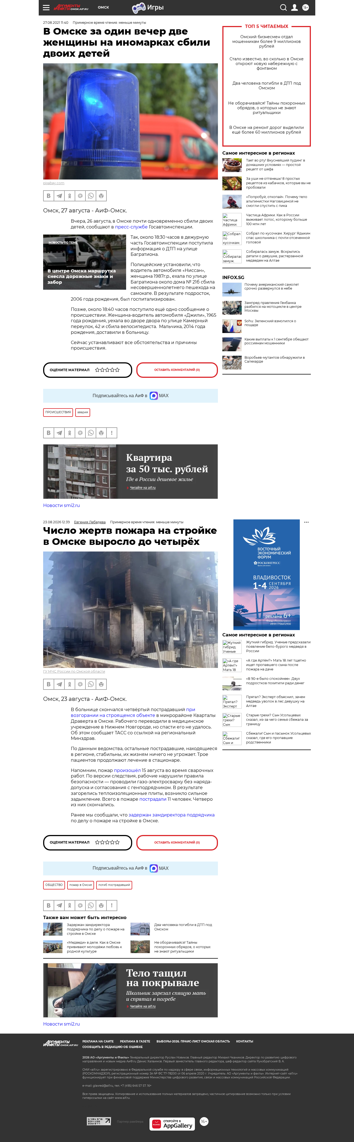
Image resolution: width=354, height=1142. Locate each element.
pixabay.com (53, 183)
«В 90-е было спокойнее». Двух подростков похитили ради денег (275, 681)
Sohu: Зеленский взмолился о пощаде (270, 323)
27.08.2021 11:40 (55, 22)
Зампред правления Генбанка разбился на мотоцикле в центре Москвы (272, 307)
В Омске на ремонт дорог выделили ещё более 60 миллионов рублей (266, 130)
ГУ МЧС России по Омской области (74, 671)
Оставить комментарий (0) (177, 370)
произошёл (127, 770)
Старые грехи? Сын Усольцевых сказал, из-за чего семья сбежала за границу (277, 719)
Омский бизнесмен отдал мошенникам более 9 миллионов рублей (266, 42)
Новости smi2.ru (61, 505)
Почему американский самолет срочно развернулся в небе (271, 286)
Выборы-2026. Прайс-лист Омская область (193, 1041)
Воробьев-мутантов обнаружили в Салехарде (274, 359)
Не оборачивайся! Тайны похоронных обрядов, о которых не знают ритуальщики (266, 108)
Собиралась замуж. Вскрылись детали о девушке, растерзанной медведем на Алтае (274, 255)
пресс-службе (131, 227)
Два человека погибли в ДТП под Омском (267, 85)
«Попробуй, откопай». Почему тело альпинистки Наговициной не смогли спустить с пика (276, 201)
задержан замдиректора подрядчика (172, 815)
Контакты (244, 1041)
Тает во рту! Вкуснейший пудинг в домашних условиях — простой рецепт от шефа (275, 164)
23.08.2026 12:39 (56, 522)
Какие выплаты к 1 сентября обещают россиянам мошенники (276, 341)
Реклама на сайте (98, 1041)
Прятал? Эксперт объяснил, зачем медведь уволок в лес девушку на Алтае (275, 701)
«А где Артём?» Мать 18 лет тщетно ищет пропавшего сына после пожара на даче (276, 664)
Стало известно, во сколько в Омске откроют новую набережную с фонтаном (267, 64)
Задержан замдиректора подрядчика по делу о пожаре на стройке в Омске (95, 929)
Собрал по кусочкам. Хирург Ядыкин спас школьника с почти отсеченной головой (278, 237)
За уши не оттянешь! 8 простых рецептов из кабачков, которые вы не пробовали (278, 182)
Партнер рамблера (130, 1121)
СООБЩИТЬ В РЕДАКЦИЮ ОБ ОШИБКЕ (112, 1047)
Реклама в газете (135, 1041)
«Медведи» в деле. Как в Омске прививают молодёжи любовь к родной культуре (94, 946)
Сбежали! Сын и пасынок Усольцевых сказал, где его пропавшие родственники (278, 737)
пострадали (152, 799)
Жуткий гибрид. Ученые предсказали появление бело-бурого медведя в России (278, 646)
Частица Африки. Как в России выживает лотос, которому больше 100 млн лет (276, 219)
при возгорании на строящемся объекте (133, 712)
